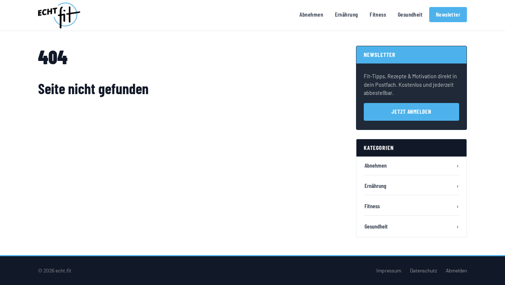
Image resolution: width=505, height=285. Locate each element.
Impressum (388, 270)
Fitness (378, 14)
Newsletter (448, 14)
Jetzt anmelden (411, 111)
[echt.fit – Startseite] (59, 15)
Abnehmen (311, 14)
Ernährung (346, 14)
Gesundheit (410, 14)
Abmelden (456, 270)
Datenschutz (423, 270)
